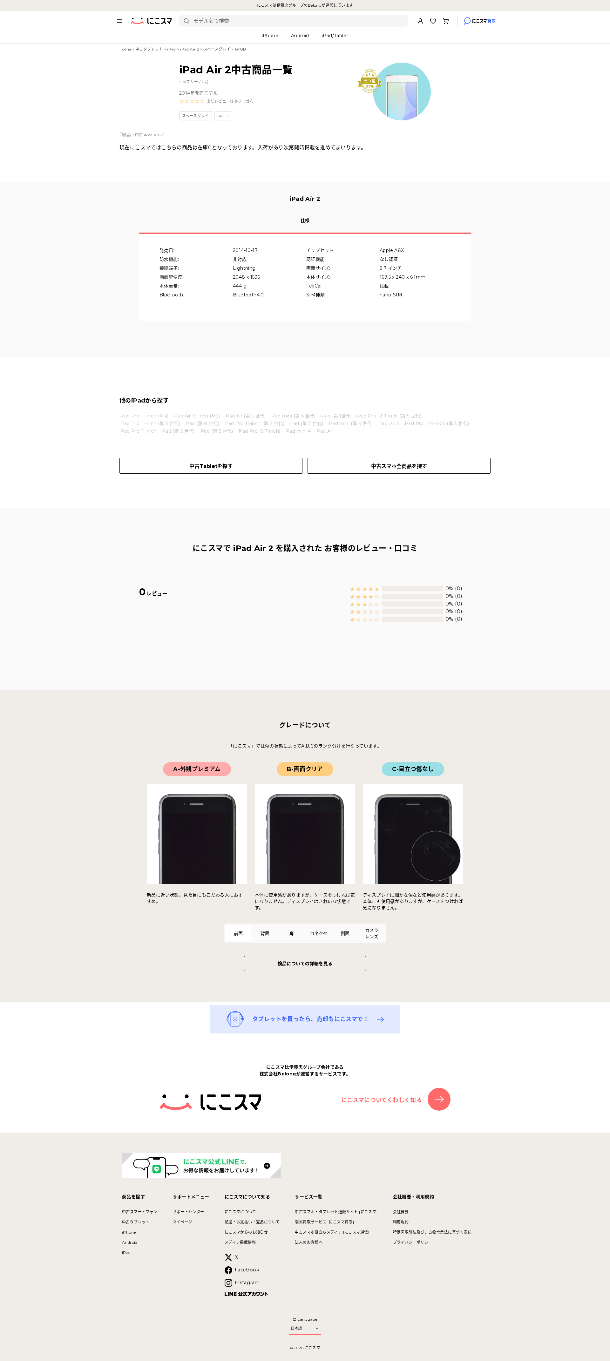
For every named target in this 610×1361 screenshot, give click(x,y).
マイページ (183, 1222)
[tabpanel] (305, 836)
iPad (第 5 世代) (216, 431)
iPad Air (324, 431)
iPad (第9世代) (336, 416)
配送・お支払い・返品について (252, 1222)
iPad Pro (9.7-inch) (259, 431)
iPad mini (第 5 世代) (350, 423)
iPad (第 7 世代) (306, 423)
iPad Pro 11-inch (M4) (143, 416)
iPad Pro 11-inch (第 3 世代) (149, 423)
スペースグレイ (217, 49)
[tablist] (305, 933)
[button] (216, 101)
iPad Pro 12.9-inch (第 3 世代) (436, 423)
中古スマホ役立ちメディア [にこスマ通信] (332, 1232)
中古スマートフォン (140, 1211)
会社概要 (401, 1211)
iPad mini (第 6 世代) (293, 416)
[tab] (238, 933)
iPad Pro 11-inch (137, 431)
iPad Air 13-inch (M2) (196, 416)
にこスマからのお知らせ (246, 1232)
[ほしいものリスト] (433, 21)
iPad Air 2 (189, 49)
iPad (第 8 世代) (202, 423)
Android (130, 1242)
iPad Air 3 (388, 423)
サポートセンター (188, 1211)
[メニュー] (119, 21)
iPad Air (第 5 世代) (245, 416)
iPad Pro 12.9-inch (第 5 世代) (388, 416)
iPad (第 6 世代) (178, 431)
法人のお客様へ (308, 1242)
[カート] (446, 21)
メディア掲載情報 (240, 1242)
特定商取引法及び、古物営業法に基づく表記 (432, 1232)
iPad (171, 49)
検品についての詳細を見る (305, 963)
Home (125, 49)
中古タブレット (149, 49)
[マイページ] (420, 21)
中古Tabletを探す (211, 466)
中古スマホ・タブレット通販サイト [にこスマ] (336, 1211)
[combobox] (298, 21)
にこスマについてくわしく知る (381, 1100)
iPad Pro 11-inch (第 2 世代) (254, 423)
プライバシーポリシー (412, 1242)
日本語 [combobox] (296, 1328)
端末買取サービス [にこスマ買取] (324, 1222)
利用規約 (401, 1222)
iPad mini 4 (298, 431)
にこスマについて (240, 1211)
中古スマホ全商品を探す (399, 466)
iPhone (129, 1232)
